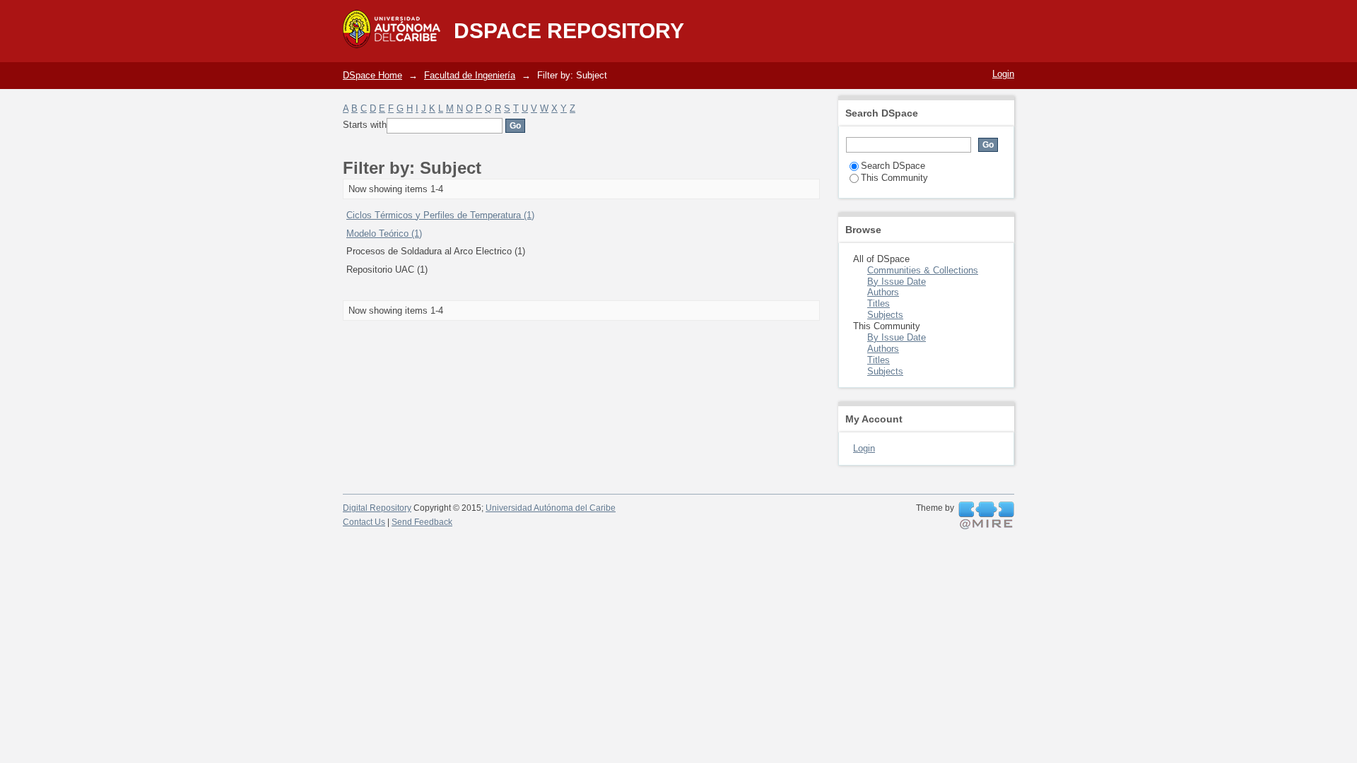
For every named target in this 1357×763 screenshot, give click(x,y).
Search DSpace (893, 165)
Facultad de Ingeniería (469, 75)
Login (1003, 74)
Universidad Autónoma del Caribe (551, 508)
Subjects (885, 314)
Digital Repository (377, 508)
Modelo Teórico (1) (384, 233)
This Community (894, 177)
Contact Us (364, 522)
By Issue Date (896, 281)
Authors (883, 292)
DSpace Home (372, 75)
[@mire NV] (986, 516)
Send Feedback (422, 522)
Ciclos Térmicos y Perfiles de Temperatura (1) (440, 215)
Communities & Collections (922, 270)
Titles (878, 303)
